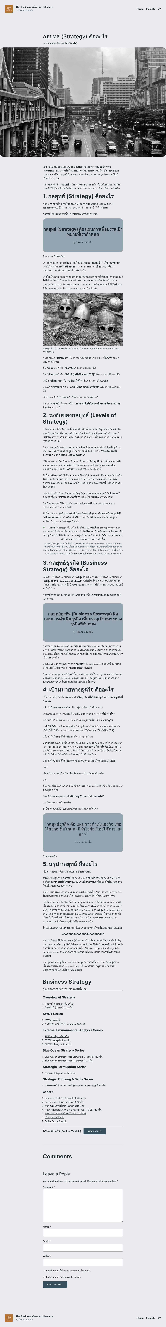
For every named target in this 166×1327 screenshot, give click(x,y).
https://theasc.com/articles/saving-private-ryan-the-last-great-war (93, 553)
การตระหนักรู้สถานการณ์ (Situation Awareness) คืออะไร (75, 1085)
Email (47, 1241)
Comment (49, 1187)
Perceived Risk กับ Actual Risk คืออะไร (65, 1098)
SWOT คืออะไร (53, 1020)
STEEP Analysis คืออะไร (57, 1040)
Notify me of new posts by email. (63, 1277)
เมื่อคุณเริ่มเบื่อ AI (54, 1117)
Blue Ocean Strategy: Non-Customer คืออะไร (69, 1060)
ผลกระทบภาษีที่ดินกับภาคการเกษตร (64, 1106)
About (73, 970)
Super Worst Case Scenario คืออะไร (64, 1102)
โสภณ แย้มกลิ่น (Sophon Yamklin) (61, 43)
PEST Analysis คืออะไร (57, 1036)
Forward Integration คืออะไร (60, 1073)
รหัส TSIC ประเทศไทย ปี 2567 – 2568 (65, 1113)
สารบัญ (47, 956)
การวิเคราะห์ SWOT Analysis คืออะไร (65, 1024)
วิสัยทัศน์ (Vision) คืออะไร (59, 1007)
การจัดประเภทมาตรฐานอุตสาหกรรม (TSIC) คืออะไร (73, 1110)
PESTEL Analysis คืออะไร (58, 1044)
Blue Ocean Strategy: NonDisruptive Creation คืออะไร (73, 1056)
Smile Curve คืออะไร (56, 1121)
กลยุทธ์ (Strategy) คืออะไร (59, 1003)
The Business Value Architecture (34, 7)
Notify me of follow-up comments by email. (68, 1270)
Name (47, 1226)
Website (47, 1256)
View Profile (94, 1131)
